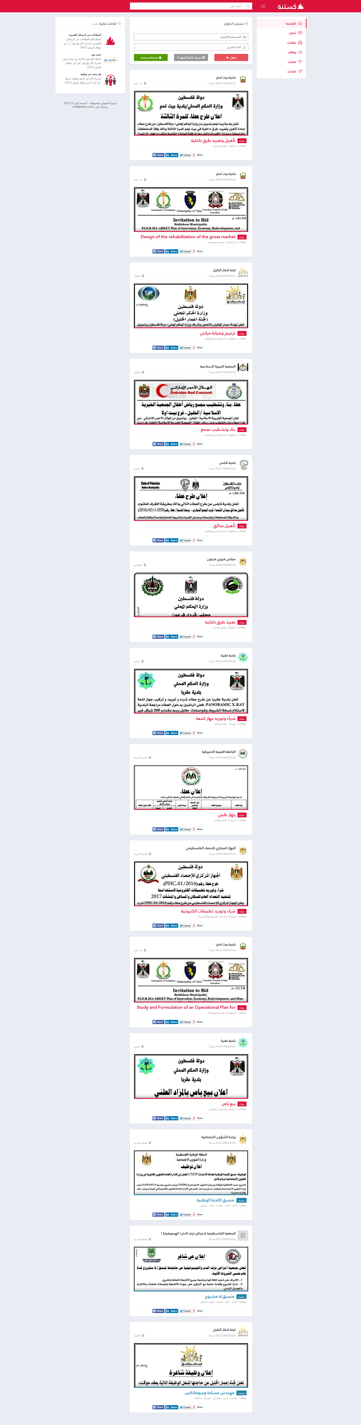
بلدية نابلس (227, 462)
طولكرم (138, 565)
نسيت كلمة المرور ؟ (189, 57)
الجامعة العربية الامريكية (219, 751)
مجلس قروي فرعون (221, 559)
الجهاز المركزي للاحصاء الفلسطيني (211, 848)
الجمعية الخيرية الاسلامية (218, 366)
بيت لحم (138, 83)
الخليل (137, 276)
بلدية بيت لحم (226, 77)
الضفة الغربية (140, 757)
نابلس (137, 468)
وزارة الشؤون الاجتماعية (219, 1137)
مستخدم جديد (150, 57)
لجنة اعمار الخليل (224, 270)
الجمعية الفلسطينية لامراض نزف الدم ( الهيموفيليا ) (198, 1233)
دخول (233, 57)
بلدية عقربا (228, 655)
